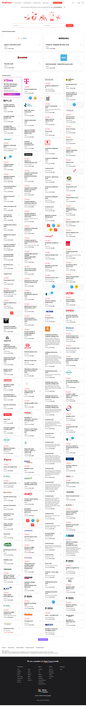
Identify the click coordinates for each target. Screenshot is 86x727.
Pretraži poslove (17, 2)
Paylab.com (30, 680)
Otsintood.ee (40, 678)
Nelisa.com (19, 682)
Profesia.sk (19, 671)
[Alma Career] (43, 691)
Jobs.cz (18, 669)
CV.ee (39, 672)
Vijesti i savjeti (46, 2)
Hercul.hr (50, 674)
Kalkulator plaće (37, 2)
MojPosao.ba (51, 671)
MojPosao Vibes (11, 94)
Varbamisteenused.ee (42, 683)
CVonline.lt (40, 669)
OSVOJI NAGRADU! (58, 7)
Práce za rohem (20, 678)
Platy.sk (29, 678)
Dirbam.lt (40, 674)
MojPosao (51, 669)
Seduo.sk (29, 674)
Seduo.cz (29, 672)
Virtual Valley (51, 676)
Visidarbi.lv (40, 676)
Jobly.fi (61, 669)
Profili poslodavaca (27, 2)
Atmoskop (19, 680)
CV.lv (39, 671)
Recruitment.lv (40, 682)
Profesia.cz (19, 672)
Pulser (50, 678)
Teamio (29, 671)
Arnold (29, 669)
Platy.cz (29, 676)
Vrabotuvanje (51, 672)
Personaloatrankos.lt (42, 680)
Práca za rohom (20, 676)
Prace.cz (18, 674)
